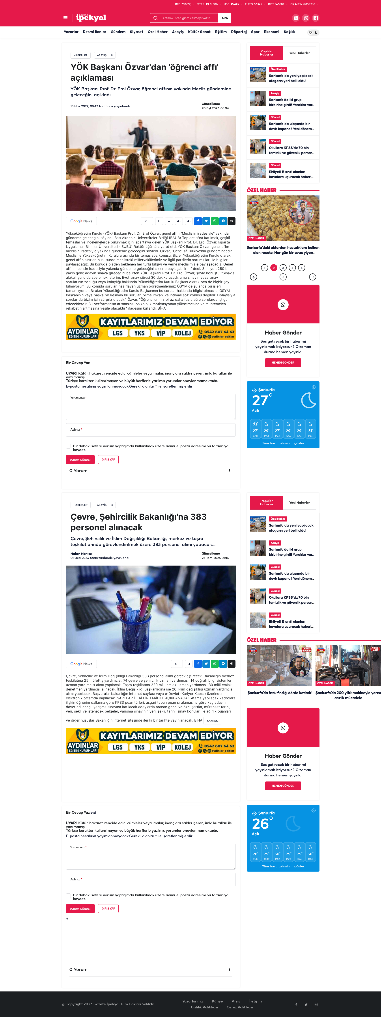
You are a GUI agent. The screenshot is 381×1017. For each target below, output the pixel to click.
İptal (93, 812)
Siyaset (136, 32)
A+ (179, 221)
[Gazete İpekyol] (91, 18)
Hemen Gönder (283, 371)
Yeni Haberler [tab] (299, 53)
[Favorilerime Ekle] (159, 221)
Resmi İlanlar (94, 32)
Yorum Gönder (80, 459)
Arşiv (236, 1001)
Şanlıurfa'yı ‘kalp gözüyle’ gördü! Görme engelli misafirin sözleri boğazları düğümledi (283, 262)
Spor (255, 32)
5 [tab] (302, 276)
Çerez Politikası (240, 1007)
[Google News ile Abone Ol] (81, 221)
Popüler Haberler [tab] (266, 53)
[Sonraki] (312, 286)
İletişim (255, 1001)
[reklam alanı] (151, 326)
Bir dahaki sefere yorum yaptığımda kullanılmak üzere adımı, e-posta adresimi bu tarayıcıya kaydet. (150, 448)
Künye (217, 1001)
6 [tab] (283, 286)
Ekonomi (271, 32)
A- (189, 221)
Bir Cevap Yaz (78, 363)
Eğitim (221, 32)
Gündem (118, 32)
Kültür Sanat (199, 32)
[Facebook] (296, 1004)
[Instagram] (315, 1004)
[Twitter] (306, 1004)
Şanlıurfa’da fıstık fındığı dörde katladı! (280, 693)
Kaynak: (213, 720)
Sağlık (289, 32)
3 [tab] (283, 276)
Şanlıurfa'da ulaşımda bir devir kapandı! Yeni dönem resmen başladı (290, 129)
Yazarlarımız (192, 1001)
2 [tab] (274, 276)
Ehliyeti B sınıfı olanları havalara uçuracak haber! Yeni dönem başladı (290, 177)
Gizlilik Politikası (204, 1007)
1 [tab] (264, 276)
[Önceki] (253, 286)
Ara (225, 18)
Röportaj (239, 32)
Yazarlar (71, 32)
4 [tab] (292, 276)
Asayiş (178, 32)
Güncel (275, 117)
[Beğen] (147, 221)
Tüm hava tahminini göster (283, 452)
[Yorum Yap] (169, 221)
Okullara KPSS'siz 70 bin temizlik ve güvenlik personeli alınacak (292, 153)
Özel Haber (158, 32)
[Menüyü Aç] (65, 18)
